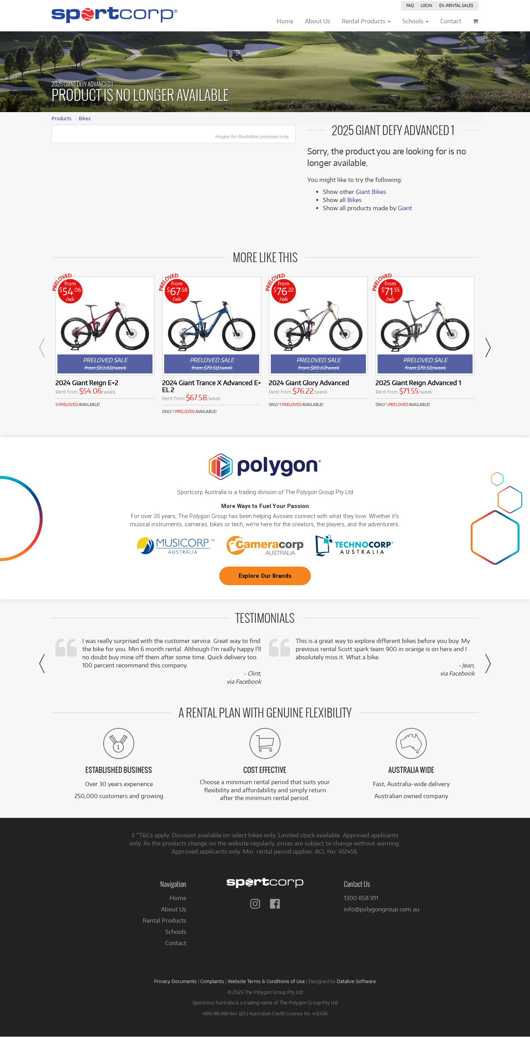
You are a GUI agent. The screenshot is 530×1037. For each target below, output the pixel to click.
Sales (456, 5)
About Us (173, 909)
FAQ (410, 5)
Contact (175, 943)
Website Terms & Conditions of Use (266, 981)
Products (61, 118)
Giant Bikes (371, 191)
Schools (175, 931)
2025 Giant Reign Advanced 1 (418, 383)
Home (178, 898)
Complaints (212, 981)
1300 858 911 (361, 898)
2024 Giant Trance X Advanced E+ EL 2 (211, 386)
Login (426, 5)
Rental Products (164, 920)
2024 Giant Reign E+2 (86, 383)
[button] (42, 347)
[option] (105, 342)
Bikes (85, 118)
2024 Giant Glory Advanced (309, 383)
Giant (405, 208)
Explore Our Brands (265, 575)
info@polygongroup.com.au (381, 909)
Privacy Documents (175, 981)
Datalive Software (356, 981)
